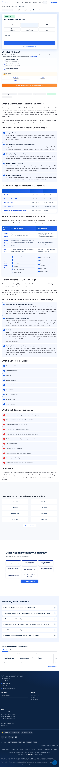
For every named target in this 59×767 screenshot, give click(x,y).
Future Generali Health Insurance (29, 575)
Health (18, 2)
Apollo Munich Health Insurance (45, 563)
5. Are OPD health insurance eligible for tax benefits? (29, 630)
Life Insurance (34, 699)
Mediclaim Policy (5, 725)
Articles (35, 2)
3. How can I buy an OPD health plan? (29, 619)
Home (3, 6)
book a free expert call (31, 46)
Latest (5, 649)
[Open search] (45, 2)
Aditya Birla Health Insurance (29, 563)
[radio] (12, 25)
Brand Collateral (20, 749)
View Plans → (29, 42)
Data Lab (47, 749)
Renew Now (43, 752)
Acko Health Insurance (13, 563)
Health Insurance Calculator (8, 718)
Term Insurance (34, 697)
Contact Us (27, 749)
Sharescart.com (19, 752)
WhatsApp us (6, 685)
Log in (49, 2)
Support (40, 2)
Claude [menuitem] (16, 9)
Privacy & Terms (40, 749)
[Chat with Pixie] (54, 762)
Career (13, 749)
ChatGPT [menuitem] (22, 9)
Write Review (54, 749)
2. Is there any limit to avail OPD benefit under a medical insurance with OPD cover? (29, 613)
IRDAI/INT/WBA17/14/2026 (27, 758)
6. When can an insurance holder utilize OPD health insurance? (29, 635)
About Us (8, 749)
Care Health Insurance (29, 569)
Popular (12, 649)
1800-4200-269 (7, 683)
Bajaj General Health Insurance (13, 569)
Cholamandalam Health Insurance (46, 569)
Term (26, 2)
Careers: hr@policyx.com (9, 688)
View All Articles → (52, 666)
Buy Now (54, 2)
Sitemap (33, 749)
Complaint (37, 752)
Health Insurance (10, 6)
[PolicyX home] (7, 2)
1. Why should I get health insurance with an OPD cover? (29, 607)
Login (48, 752)
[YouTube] (12, 737)
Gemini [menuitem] (28, 9)
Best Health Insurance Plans (8, 714)
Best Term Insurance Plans (7, 723)
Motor (30, 2)
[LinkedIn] (16, 737)
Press (3, 749)
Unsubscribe (12, 752)
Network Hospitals (5, 711)
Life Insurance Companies (7, 721)
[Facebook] (2, 737)
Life (22, 2)
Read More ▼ (33, 56)
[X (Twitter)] (6, 737)
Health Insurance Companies (8, 716)
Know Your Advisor (29, 752)
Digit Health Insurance (13, 575)
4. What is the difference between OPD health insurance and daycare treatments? (29, 624)
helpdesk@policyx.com (8, 680)
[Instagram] (9, 737)
